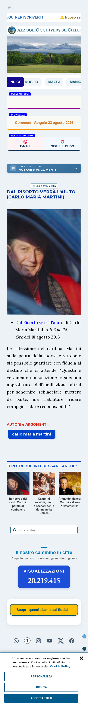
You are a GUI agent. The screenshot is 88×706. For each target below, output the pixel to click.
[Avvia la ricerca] (15, 530)
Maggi (44, 82)
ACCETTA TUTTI (41, 698)
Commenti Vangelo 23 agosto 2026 (44, 123)
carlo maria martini (31, 434)
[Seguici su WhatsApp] (16, 640)
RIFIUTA (41, 687)
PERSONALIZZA (41, 676)
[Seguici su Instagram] (38, 640)
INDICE (15, 82)
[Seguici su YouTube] (49, 640)
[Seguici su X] (60, 640)
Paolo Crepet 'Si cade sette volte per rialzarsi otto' (44, 102)
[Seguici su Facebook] (71, 640)
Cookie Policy (60, 666)
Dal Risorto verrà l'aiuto (39, 322)
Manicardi (70, 82)
